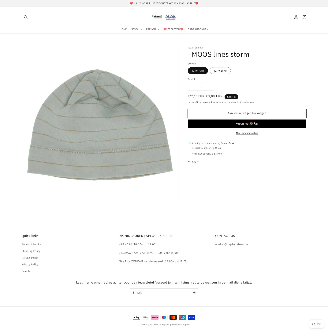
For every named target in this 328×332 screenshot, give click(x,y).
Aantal (191, 78)
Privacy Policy (30, 264)
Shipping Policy (31, 251)
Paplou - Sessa (152, 324)
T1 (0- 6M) (198, 70)
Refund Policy (30, 257)
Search (26, 271)
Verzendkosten (211, 102)
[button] (26, 17)
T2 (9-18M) (220, 70)
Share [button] (195, 162)
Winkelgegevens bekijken (207, 153)
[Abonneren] (194, 292)
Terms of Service (32, 244)
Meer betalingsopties (247, 132)
